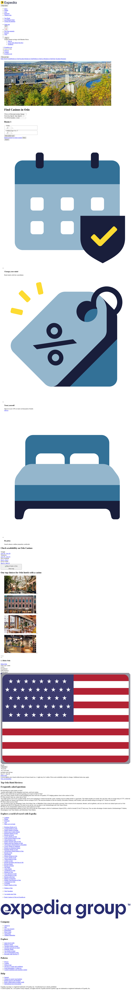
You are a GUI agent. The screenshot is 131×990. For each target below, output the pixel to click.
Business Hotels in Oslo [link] (11, 833)
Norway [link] (6, 50)
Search (7, 139)
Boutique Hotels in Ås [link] (10, 827)
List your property (9, 31)
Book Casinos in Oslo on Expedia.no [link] (14, 897)
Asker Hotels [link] (8, 869)
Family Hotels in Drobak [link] (11, 830)
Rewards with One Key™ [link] (11, 954)
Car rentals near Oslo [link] (10, 894)
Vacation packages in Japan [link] (12, 947)
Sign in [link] (6, 410)
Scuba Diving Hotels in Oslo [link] (12, 838)
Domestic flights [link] (8, 949)
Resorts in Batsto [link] (9, 865)
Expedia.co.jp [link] (8, 47)
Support (6, 33)
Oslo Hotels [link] (7, 854)
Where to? (7, 114)
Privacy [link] (6, 961)
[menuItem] (6, 59)
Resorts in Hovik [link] (9, 835)
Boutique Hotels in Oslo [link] (11, 849)
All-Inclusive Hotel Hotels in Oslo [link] (14, 851)
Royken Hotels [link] (8, 864)
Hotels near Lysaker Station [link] (12, 832)
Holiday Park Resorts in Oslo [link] (12, 880)
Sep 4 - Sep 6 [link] (4, 560)
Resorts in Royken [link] (9, 877)
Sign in (7, 37)
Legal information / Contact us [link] (12, 968)
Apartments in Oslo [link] (9, 882)
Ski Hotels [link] (7, 867)
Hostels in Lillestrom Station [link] (12, 848)
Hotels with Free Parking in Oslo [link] (13, 843)
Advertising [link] (7, 933)
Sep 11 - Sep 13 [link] (5, 563)
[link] (19, 9)
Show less (4, 767)
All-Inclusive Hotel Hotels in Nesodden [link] (15, 844)
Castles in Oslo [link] (8, 861)
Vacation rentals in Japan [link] (11, 946)
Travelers (6, 118)
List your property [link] (9, 929)
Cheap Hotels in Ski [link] (10, 840)
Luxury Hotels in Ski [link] (10, 857)
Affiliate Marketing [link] (9, 935)
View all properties (6, 779)
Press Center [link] (7, 932)
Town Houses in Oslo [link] (10, 873)
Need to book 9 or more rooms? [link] (13, 137)
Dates (5, 116)
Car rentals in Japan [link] (9, 951)
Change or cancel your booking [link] (13, 979)
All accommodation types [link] (11, 952)
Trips (5, 34)
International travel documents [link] (12, 984)
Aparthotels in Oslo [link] (9, 870)
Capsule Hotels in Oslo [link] (10, 828)
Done (24, 137)
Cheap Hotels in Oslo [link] (10, 859)
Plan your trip (4, 57)
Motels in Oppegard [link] (10, 878)
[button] (65, 814)
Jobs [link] (5, 927)
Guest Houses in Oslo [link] (10, 875)
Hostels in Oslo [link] (8, 872)
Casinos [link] (6, 52)
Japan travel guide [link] (9, 943)
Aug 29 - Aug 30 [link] (5, 553)
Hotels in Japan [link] (8, 944)
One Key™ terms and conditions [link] (13, 966)
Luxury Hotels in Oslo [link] (10, 836)
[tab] (6, 817)
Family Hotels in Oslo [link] (10, 885)
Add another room (9, 136)
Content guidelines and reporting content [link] (15, 969)
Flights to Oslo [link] (8, 888)
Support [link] (6, 977)
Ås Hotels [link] (7, 883)
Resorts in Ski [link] (8, 853)
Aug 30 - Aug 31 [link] (5, 556)
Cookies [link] (6, 963)
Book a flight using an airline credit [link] (14, 982)
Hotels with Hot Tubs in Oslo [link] (12, 841)
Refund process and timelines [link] (12, 980)
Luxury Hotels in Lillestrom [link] (12, 846)
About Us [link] (7, 925)
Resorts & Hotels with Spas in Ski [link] (13, 862)
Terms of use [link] (7, 965)
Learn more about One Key (15, 42)
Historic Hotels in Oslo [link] (10, 856)
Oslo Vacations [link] (8, 891)
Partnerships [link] (7, 930)
